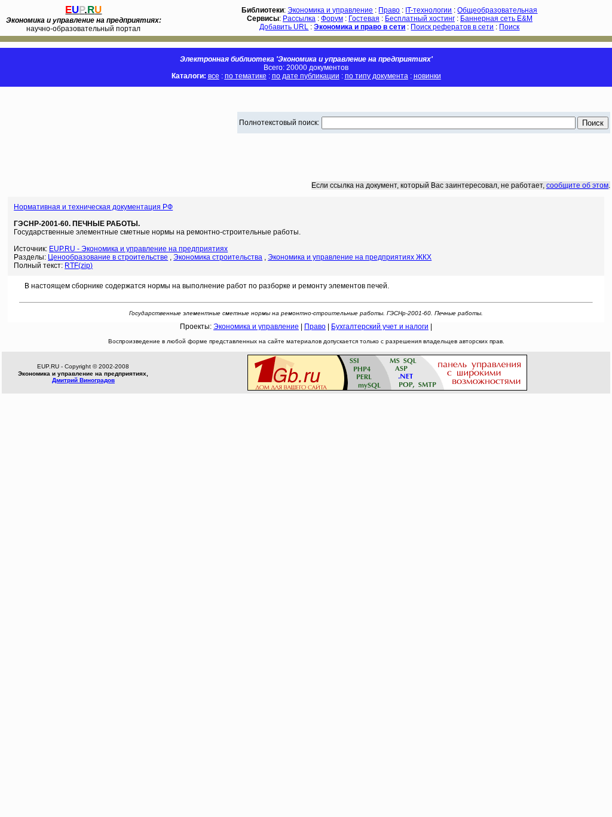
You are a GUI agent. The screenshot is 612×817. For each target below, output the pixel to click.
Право (389, 10)
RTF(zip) (79, 265)
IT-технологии (428, 10)
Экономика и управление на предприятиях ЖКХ (350, 257)
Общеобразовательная (497, 10)
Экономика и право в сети (359, 27)
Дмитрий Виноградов (83, 380)
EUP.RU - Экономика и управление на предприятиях (138, 249)
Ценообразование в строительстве (108, 257)
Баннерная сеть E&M (496, 18)
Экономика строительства (217, 257)
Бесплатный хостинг (420, 18)
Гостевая (364, 18)
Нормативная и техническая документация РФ (93, 207)
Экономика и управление (330, 10)
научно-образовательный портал (83, 24)
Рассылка (299, 18)
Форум (332, 18)
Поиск (509, 27)
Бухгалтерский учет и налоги (380, 326)
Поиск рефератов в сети (452, 27)
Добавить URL (283, 27)
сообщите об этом (577, 185)
